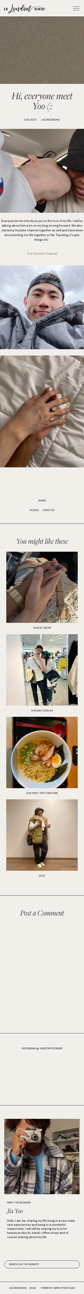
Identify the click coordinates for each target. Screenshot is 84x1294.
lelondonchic (18, 1288)
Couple (34, 510)
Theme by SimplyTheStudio (58, 1288)
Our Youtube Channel (42, 253)
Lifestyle (48, 510)
